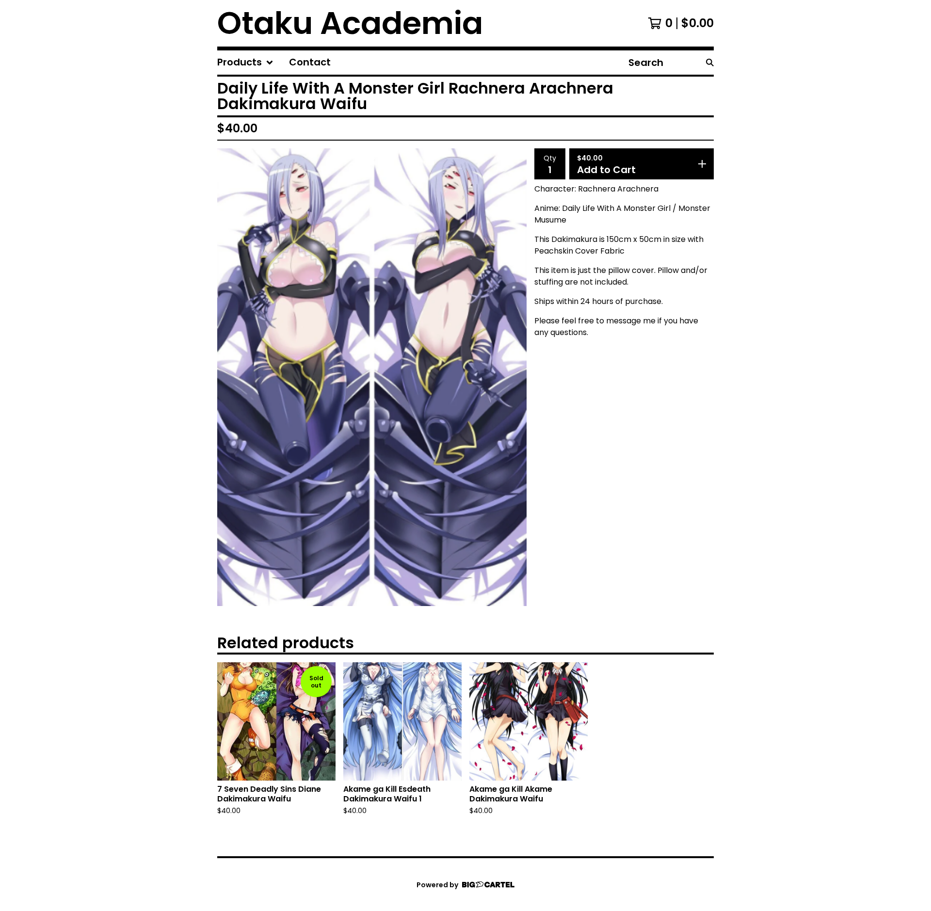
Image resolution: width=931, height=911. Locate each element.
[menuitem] (245, 62)
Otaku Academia (350, 23)
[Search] (710, 62)
